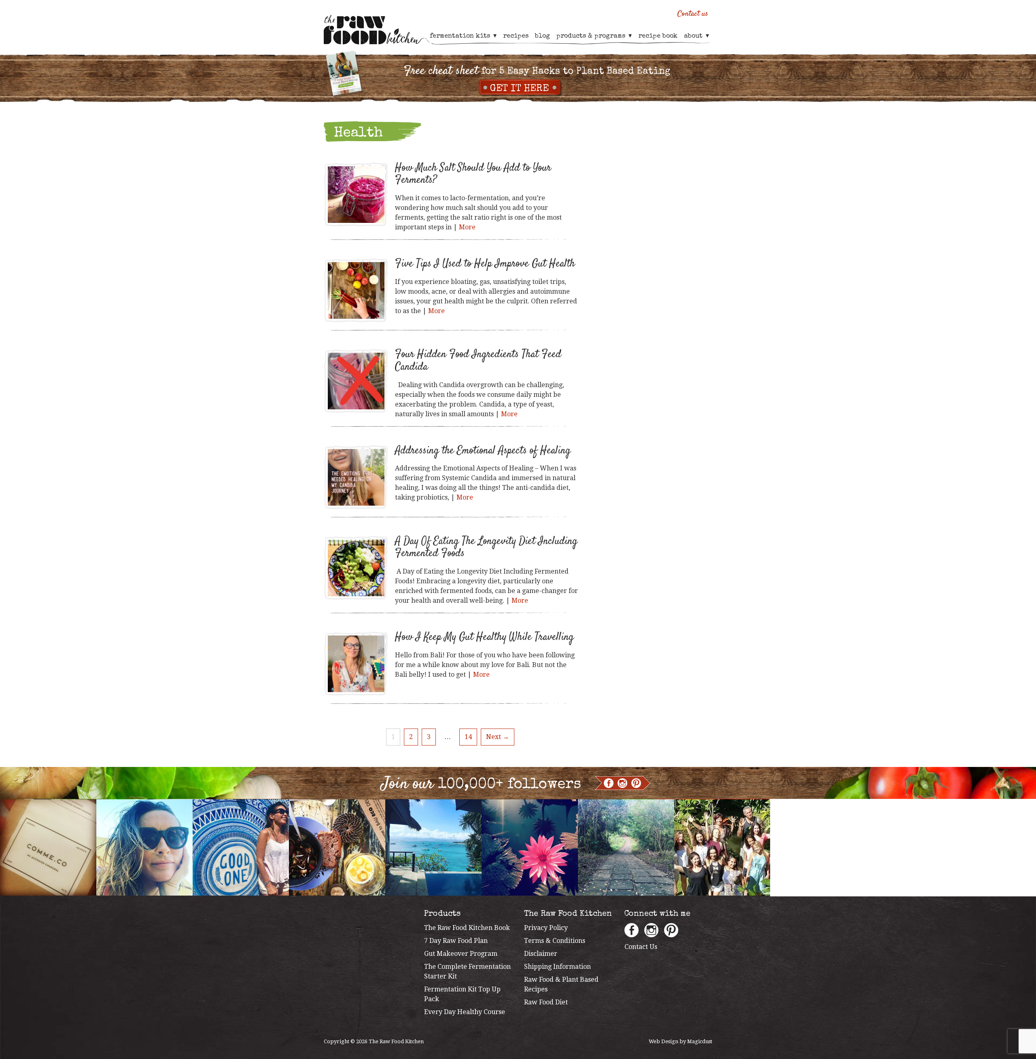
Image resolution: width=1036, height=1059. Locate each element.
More (467, 227)
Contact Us (640, 947)
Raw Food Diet (546, 1002)
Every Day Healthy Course (464, 1012)
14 (468, 737)
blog (542, 36)
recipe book (657, 36)
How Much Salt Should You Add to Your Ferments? (473, 174)
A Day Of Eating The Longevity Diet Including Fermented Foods (486, 547)
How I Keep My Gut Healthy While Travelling (484, 637)
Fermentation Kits (460, 36)
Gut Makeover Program (460, 953)
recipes (516, 36)
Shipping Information (557, 966)
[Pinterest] (636, 783)
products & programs (590, 36)
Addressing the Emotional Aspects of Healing (483, 450)
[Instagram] (622, 783)
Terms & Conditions (554, 941)
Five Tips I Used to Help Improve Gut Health (485, 263)
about (693, 36)
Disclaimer (540, 953)
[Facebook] (609, 783)
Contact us (692, 13)
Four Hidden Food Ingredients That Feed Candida (478, 361)
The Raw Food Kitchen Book (467, 928)
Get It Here (519, 89)
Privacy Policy (546, 928)
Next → (497, 737)
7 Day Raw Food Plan (456, 941)
